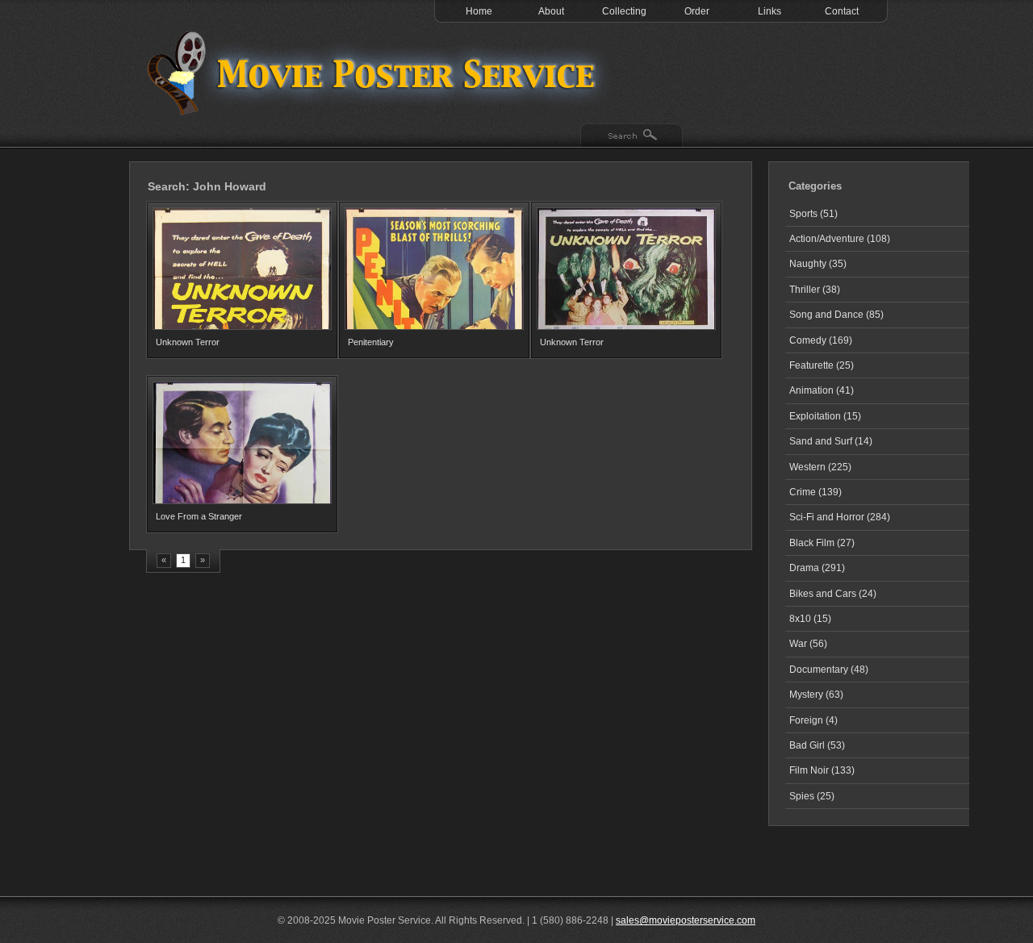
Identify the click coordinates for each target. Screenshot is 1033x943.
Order (696, 11)
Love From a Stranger (199, 516)
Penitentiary (371, 342)
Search (631, 136)
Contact (842, 11)
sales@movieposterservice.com (685, 920)
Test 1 (375, 72)
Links (769, 11)
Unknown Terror (188, 342)
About (551, 11)
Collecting (624, 11)
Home (479, 11)
